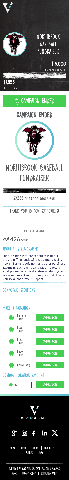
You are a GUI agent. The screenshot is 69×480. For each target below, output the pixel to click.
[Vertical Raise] (8, 7)
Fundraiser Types (49, 473)
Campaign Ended (36, 101)
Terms (14, 473)
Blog (41, 452)
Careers (29, 452)
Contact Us (49, 448)
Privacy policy (29, 473)
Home (13, 448)
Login (23, 448)
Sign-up (35, 448)
